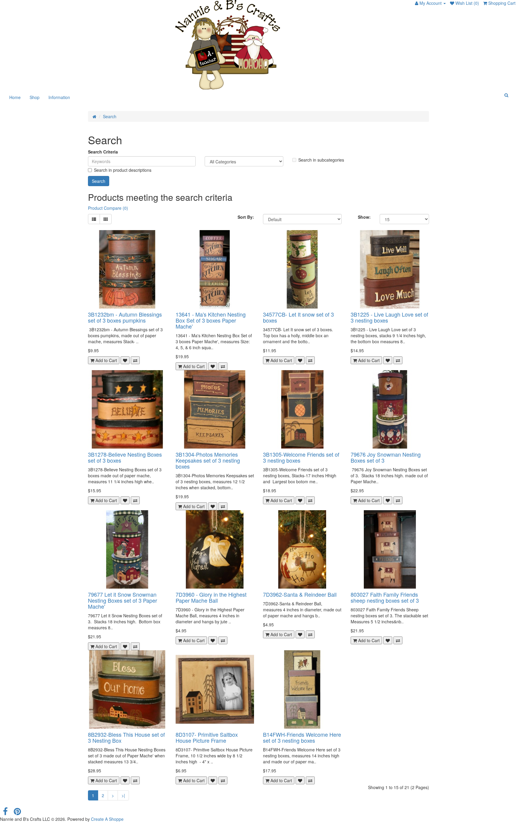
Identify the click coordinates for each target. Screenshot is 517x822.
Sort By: (246, 217)
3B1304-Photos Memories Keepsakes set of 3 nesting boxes (208, 460)
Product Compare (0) (108, 208)
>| (123, 795)
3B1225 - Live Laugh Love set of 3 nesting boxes (389, 317)
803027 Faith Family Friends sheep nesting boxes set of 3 (385, 597)
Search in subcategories (321, 160)
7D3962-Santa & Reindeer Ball (300, 594)
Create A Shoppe (107, 819)
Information (59, 97)
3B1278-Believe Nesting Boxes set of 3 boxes (125, 457)
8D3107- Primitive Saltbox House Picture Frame (207, 737)
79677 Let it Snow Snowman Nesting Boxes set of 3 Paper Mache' (122, 600)
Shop (34, 97)
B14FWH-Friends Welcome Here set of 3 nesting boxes (302, 737)
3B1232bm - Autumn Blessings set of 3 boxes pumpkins (125, 317)
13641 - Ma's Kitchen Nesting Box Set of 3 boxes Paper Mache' (211, 320)
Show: (364, 217)
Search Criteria (103, 152)
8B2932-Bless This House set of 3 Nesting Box (126, 737)
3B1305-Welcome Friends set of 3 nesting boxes (301, 457)
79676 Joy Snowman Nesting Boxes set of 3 (386, 457)
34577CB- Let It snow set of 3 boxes (298, 317)
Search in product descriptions (122, 170)
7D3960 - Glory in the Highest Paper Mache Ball (211, 597)
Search (109, 116)
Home (15, 97)
